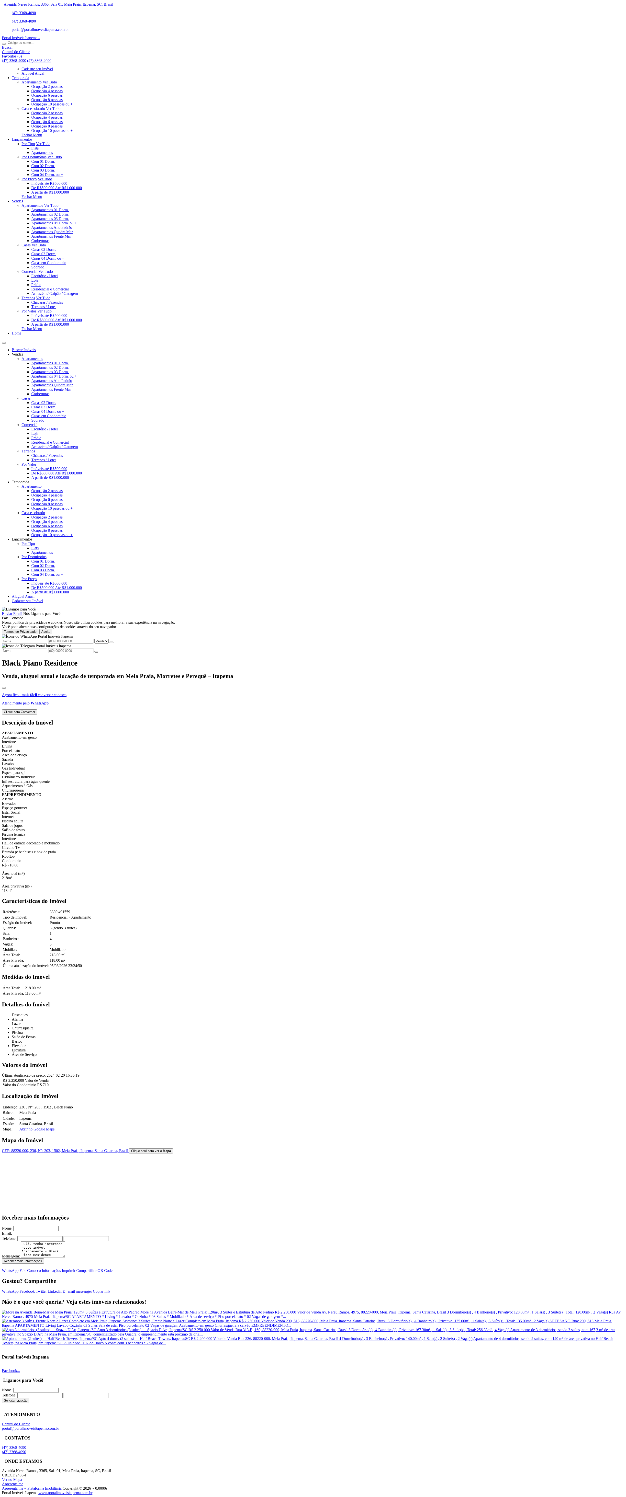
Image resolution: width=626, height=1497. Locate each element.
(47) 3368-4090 (24, 13)
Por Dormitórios (34, 157)
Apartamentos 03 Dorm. (50, 219)
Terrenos (28, 298)
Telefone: (9, 1238)
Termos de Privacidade (20, 631)
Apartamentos (42, 152)
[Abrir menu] (4, 341)
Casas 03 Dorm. (43, 254)
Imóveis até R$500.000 (49, 183)
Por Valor (29, 311)
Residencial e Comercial (50, 289)
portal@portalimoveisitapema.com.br (40, 29)
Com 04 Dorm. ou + (47, 175)
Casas (26, 245)
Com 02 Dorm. (43, 166)
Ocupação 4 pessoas (47, 91)
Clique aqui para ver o (151, 1151)
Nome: (7, 1228)
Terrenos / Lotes (43, 307)
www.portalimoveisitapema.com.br (65, 1493)
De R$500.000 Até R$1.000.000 (56, 188)
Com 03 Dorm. (43, 170)
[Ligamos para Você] (19, 609)
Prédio (36, 285)
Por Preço (29, 179)
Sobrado (37, 267)
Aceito (45, 631)
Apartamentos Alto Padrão (51, 227)
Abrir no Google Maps (37, 1129)
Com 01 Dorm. (43, 161)
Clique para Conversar (19, 712)
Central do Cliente (16, 1424)
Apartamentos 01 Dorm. (50, 210)
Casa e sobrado (33, 108)
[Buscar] (4, 44)
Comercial (29, 271)
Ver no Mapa (12, 1479)
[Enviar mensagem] (111, 642)
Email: (7, 1233)
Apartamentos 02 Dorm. (50, 214)
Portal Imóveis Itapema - (21, 38)
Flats (35, 148)
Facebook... (11, 1371)
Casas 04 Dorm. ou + (47, 258)
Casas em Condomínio (48, 263)
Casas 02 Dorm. (43, 249)
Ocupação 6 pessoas (47, 95)
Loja (34, 280)
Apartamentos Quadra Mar (52, 232)
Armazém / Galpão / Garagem (54, 293)
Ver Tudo (50, 82)
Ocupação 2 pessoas (47, 86)
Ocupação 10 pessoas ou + (52, 104)
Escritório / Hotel (44, 276)
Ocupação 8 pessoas (47, 100)
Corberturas (40, 241)
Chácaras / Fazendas (47, 302)
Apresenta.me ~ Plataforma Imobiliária (32, 1488)
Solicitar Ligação (15, 1400)
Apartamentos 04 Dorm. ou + (54, 223)
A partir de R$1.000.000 (50, 192)
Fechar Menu (32, 135)
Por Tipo (28, 144)
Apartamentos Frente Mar (51, 236)
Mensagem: (11, 1256)
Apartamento (32, 82)
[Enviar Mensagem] (96, 652)
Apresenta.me (12, 1484)
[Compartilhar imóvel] (4, 688)
